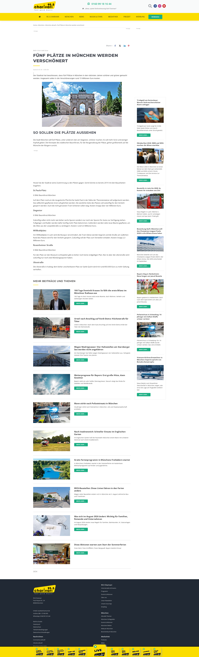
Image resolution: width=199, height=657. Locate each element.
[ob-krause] (51, 290)
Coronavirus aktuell (39, 640)
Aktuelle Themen (106, 616)
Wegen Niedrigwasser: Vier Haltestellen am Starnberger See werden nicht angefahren (102, 348)
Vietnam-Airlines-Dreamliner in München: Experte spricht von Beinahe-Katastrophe (150, 359)
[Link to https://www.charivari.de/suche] (150, 6)
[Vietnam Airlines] (150, 366)
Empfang (104, 607)
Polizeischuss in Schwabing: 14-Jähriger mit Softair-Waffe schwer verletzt (149, 317)
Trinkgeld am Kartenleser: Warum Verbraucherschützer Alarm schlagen (148, 102)
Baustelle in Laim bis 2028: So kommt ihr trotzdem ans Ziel (149, 189)
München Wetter (106, 625)
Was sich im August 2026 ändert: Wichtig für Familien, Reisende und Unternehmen (101, 517)
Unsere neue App (106, 604)
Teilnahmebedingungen (40, 630)
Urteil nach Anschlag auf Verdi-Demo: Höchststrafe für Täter (101, 320)
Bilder (103, 643)
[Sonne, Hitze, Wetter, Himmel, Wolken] (51, 375)
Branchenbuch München (108, 632)
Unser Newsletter (106, 600)
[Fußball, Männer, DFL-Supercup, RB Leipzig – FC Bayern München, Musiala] (150, 280)
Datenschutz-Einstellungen (41, 632)
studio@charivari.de (44, 611)
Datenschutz (37, 627)
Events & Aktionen (106, 594)
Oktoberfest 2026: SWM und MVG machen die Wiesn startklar (150, 144)
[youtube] (164, 6)
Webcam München (107, 629)
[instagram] (159, 6)
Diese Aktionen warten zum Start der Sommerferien (100, 544)
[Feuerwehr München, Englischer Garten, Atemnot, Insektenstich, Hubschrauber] (51, 431)
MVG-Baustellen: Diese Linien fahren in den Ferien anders (99, 489)
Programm (104, 591)
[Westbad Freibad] (51, 459)
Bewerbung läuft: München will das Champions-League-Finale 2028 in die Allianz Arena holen (149, 231)
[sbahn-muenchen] (150, 194)
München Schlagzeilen (108, 619)
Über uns (104, 597)
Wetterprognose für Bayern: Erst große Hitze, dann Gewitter (99, 376)
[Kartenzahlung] (150, 108)
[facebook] (155, 6)
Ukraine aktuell (37, 643)
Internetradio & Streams (108, 588)
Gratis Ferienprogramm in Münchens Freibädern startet (102, 460)
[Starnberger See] (51, 346)
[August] (51, 516)
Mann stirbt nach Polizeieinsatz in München (96, 403)
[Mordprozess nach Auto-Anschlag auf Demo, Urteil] (51, 318)
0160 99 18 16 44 (45, 616)
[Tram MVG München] (51, 488)
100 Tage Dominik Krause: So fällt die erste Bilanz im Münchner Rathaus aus (100, 291)
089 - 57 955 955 (43, 613)
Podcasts (104, 640)
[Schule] (51, 544)
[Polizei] (51, 403)
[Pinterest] (129, 45)
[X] (119, 45)
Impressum (36, 624)
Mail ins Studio (37, 621)
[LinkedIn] (124, 45)
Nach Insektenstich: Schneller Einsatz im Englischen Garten (100, 433)
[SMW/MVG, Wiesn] (150, 149)
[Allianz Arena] (150, 237)
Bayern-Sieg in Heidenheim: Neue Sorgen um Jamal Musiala (149, 275)
